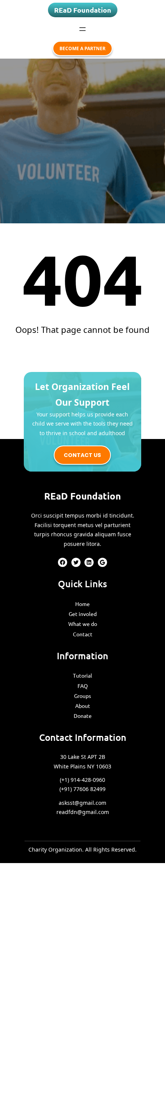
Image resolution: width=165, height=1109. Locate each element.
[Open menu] (82, 29)
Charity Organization (55, 849)
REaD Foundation (82, 9)
